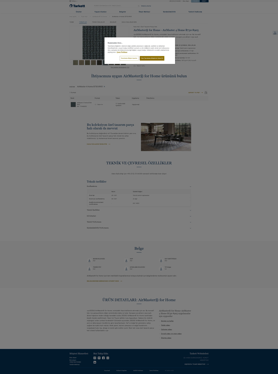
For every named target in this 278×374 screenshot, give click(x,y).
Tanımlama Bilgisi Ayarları (129, 58)
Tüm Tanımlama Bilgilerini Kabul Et (152, 58)
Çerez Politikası (122, 52)
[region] (139, 50)
